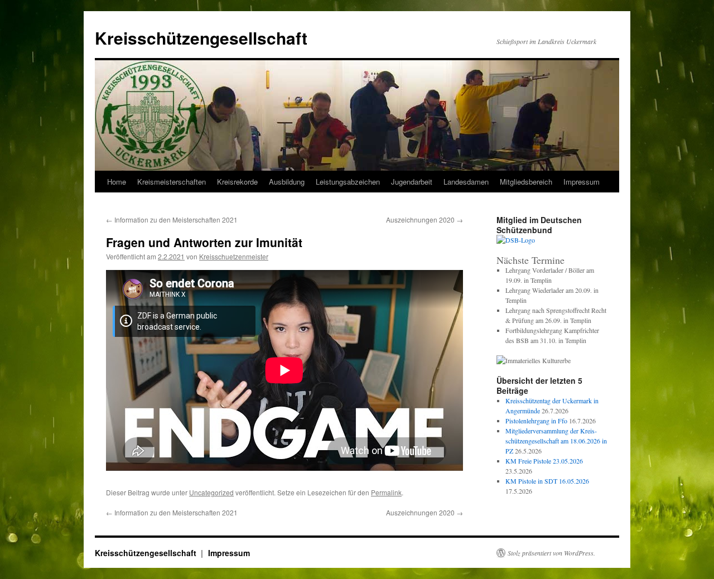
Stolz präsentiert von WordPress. (551, 552)
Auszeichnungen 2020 (424, 219)
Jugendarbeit (411, 181)
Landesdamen (466, 181)
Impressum (229, 552)
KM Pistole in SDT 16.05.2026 (547, 480)
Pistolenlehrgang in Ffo (536, 420)
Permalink (386, 492)
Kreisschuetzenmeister (233, 256)
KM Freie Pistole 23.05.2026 (544, 460)
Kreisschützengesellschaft (201, 38)
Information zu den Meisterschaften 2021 (172, 219)
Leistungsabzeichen (348, 181)
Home (116, 181)
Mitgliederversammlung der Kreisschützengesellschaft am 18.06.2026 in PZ (556, 440)
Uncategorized (211, 492)
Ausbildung (287, 181)
